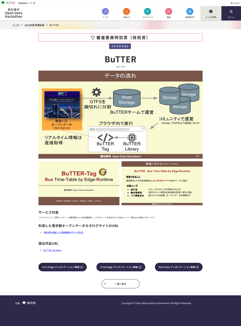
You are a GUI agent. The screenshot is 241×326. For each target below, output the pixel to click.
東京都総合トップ (25, 3)
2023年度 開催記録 (34, 25)
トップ (16, 25)
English (236, 3)
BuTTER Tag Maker (52, 250)
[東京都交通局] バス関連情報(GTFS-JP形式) (63, 232)
